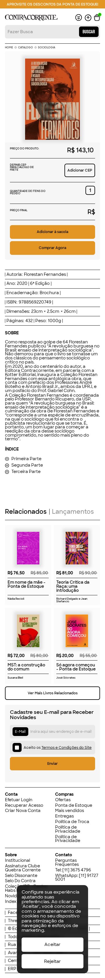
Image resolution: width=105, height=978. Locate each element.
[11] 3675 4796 (76, 870)
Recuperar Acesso (24, 806)
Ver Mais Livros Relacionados (53, 693)
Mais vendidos (69, 811)
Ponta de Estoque (73, 806)
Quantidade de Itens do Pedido (28, 192)
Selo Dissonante (21, 876)
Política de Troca (72, 822)
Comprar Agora (52, 248)
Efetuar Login (18, 800)
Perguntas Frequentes (67, 862)
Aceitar (52, 944)
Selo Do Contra (20, 881)
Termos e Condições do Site (66, 747)
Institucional (17, 861)
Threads (16, 921)
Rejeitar (52, 961)
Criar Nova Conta (23, 811)
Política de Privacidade (67, 829)
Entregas (64, 816)
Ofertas (63, 800)
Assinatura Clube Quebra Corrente (23, 868)
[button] (97, 18)
